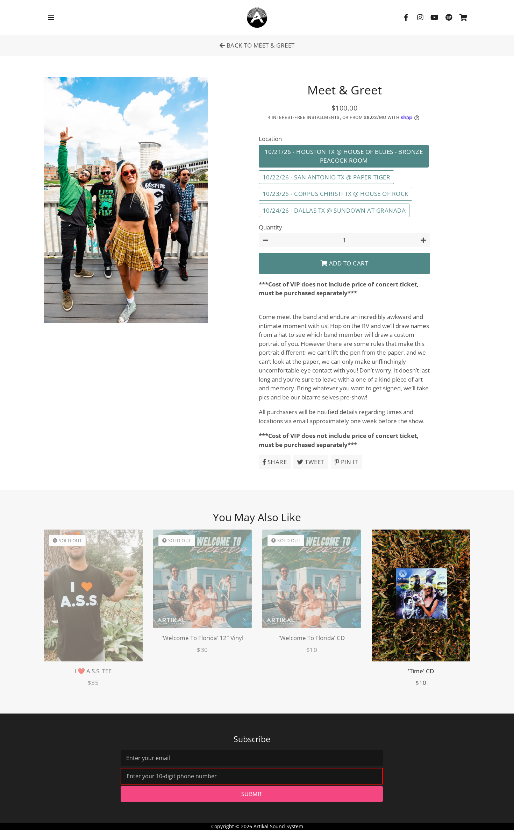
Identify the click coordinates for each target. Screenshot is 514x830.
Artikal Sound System (278, 826)
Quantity (270, 227)
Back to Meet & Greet (260, 45)
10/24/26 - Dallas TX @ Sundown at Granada (334, 210)
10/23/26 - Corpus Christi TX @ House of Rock (335, 194)
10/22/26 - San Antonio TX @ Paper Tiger (327, 177)
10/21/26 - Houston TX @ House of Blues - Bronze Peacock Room (344, 156)
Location (270, 139)
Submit (252, 794)
